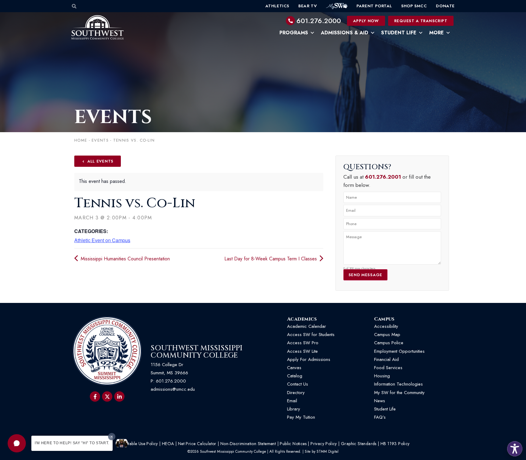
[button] (17, 443)
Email (292, 400)
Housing (382, 375)
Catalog (294, 375)
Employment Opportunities (400, 351)
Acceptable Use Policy (137, 444)
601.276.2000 (318, 21)
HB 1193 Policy (395, 444)
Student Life (398, 32)
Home (80, 140)
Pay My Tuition (301, 417)
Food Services (388, 367)
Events (113, 117)
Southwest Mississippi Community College (197, 351)
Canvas (294, 367)
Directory (296, 392)
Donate (445, 6)
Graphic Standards (359, 444)
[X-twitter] (107, 396)
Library (293, 409)
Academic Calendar (306, 326)
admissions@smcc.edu (173, 389)
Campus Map (387, 334)
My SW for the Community (399, 392)
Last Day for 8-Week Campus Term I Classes (271, 258)
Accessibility (386, 326)
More (436, 32)
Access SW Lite (302, 351)
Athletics (277, 6)
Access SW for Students (311, 334)
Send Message (365, 275)
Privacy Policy (323, 444)
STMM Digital (327, 451)
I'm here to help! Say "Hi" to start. (72, 443)
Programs (293, 32)
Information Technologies (398, 384)
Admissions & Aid (344, 32)
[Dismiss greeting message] (111, 436)
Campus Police (388, 342)
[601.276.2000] (290, 20)
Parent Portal (374, 6)
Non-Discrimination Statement (248, 444)
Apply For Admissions (308, 359)
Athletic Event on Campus (102, 240)
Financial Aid (386, 359)
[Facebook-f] (95, 396)
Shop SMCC (414, 6)
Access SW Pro (302, 342)
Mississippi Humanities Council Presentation (124, 258)
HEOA (168, 444)
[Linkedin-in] (119, 396)
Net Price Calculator (197, 444)
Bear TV (307, 6)
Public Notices (293, 444)
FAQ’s (380, 417)
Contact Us (297, 384)
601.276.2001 (383, 176)
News (379, 400)
